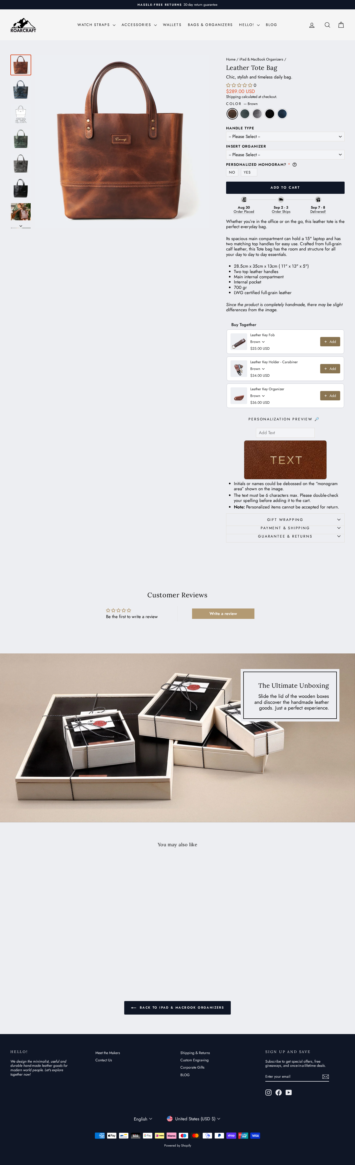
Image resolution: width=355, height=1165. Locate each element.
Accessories (137, 24)
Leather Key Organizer (267, 389)
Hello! (247, 24)
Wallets (172, 24)
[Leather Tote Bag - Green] (43, 957)
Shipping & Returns (195, 1052)
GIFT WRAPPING (285, 519)
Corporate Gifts (192, 1067)
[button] (239, 85)
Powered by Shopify (177, 1145)
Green (245, 114)
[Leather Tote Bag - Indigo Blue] (64, 957)
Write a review (223, 614)
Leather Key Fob (262, 334)
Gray (257, 114)
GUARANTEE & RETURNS (285, 536)
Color (242, 104)
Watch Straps (94, 24)
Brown (232, 114)
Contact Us (103, 1060)
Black (270, 114)
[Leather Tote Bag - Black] (57, 957)
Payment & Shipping (285, 528)
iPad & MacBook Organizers (261, 59)
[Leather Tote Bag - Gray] (50, 957)
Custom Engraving (194, 1060)
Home (230, 59)
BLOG (271, 24)
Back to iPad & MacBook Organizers (181, 1007)
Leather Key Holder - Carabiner (274, 362)
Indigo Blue (282, 114)
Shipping (233, 96)
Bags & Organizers (210, 24)
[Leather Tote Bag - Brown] (36, 957)
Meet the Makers (107, 1052)
